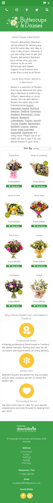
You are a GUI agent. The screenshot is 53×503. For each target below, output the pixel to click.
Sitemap (26, 441)
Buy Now (15, 186)
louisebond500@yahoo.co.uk (26, 483)
